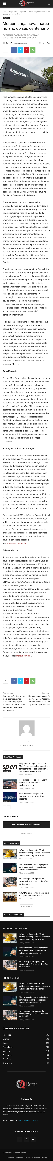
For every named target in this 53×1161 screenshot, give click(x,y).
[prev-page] (4, 807)
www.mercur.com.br (16, 543)
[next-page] (8, 807)
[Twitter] (20, 50)
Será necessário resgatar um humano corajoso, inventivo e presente (31, 796)
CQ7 (9, 43)
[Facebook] (14, 50)
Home (5, 12)
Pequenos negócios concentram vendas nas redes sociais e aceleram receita (33, 782)
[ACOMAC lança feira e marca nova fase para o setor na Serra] (10, 897)
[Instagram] (26, 1139)
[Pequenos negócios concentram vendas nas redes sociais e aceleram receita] (10, 784)
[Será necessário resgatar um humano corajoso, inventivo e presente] (10, 797)
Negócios (22, 12)
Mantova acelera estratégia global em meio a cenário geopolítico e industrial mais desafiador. (33, 867)
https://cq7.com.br (26, 745)
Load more (25, 906)
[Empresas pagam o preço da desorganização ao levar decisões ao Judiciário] (10, 882)
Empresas (7, 771)
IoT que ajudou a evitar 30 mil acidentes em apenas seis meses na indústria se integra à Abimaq (34, 853)
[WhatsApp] (32, 50)
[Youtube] (33, 1139)
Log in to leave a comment (26, 824)
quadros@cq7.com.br (28, 1120)
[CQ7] (4, 43)
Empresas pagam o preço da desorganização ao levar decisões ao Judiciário (33, 881)
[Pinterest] (26, 50)
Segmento (13, 12)
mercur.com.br (23, 655)
